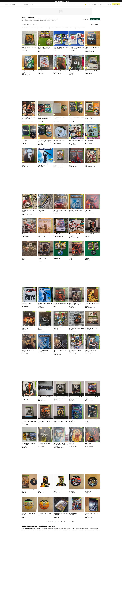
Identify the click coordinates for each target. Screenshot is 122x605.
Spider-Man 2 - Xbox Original (60, 70)
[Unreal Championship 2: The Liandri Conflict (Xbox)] (92, 481)
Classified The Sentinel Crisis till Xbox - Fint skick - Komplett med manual (60, 421)
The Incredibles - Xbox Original (44, 513)
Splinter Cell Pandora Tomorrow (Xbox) (92, 48)
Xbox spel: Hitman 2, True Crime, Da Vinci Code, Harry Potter (92, 327)
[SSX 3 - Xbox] (45, 62)
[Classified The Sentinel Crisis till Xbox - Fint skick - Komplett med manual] (61, 411)
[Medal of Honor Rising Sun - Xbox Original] (61, 155)
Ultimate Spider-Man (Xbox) (75, 163)
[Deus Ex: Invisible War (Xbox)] (45, 341)
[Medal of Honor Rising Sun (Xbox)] (29, 481)
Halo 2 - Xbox (88, 210)
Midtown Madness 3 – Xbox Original (59, 118)
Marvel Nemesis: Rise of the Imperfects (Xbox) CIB (75, 304)
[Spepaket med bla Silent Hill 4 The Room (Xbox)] (45, 388)
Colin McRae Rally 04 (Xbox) (60, 233)
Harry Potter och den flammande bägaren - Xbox (29, 327)
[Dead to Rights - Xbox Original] (29, 341)
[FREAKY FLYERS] (61, 248)
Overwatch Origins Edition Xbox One (76, 141)
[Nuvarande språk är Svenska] (86, 4)
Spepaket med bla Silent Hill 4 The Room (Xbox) (45, 397)
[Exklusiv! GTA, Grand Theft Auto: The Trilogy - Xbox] (29, 108)
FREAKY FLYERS (57, 257)
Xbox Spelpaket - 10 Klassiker (75, 350)
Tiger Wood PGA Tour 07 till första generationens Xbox (61, 48)
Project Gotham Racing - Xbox (60, 210)
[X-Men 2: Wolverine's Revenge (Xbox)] (61, 341)
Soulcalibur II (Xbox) (89, 233)
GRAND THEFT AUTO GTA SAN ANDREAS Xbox (91, 118)
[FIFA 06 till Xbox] (92, 155)
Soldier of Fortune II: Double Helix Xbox (76, 118)
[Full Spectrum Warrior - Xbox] (45, 225)
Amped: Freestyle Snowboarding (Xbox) (45, 304)
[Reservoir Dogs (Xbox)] (29, 294)
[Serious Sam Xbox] (76, 504)
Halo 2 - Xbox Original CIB (74, 257)
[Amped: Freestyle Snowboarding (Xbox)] (45, 294)
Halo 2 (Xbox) (88, 443)
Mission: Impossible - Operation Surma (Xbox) (76, 71)
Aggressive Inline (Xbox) (90, 350)
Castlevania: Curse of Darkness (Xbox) (92, 421)
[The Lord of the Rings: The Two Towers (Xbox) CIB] (45, 248)
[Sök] (71, 4)
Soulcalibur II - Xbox (26, 396)
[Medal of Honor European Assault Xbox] (92, 504)
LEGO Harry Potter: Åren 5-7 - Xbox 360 (60, 327)
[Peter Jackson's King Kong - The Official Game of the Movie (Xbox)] (45, 131)
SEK (89, 4)
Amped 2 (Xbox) (72, 443)
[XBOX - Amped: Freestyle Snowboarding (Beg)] (45, 155)
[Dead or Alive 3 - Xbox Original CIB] (61, 294)
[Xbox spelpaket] (45, 201)
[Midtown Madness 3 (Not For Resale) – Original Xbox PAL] (45, 38)
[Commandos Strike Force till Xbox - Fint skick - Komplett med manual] (45, 411)
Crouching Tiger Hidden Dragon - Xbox (92, 304)
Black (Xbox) (24, 140)
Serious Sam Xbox (73, 513)
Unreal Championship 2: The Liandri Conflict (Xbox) (92, 490)
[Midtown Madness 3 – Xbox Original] (61, 108)
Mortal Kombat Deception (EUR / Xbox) (44, 490)
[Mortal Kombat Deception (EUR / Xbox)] (45, 481)
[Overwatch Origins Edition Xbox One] (76, 131)
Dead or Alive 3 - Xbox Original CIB (61, 303)
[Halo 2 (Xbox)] (92, 434)
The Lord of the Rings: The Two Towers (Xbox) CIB (44, 258)
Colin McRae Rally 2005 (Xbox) (91, 70)
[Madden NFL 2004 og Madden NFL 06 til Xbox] (76, 225)
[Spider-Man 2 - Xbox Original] (61, 62)
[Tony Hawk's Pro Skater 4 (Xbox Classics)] (29, 504)
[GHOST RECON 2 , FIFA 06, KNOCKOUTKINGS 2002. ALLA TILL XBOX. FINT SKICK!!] (61, 434)
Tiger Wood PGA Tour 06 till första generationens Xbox (76, 48)
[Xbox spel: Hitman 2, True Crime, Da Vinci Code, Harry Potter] (92, 318)
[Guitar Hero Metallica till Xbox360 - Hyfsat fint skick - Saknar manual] (61, 388)
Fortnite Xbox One (89, 140)
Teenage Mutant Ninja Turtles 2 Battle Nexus (76, 421)
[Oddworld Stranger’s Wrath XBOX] (29, 38)
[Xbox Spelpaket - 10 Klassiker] (76, 341)
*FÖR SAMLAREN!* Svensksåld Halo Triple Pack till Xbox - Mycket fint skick (76, 327)
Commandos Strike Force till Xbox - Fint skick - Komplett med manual (45, 421)
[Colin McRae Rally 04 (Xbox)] (61, 225)
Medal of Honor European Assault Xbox (92, 514)
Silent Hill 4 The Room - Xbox (28, 163)
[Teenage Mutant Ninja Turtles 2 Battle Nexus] (76, 411)
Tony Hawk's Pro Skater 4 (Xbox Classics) (28, 514)
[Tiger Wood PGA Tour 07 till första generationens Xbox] (61, 38)
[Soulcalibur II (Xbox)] (92, 225)
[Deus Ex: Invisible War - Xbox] (76, 201)
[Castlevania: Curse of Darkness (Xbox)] (92, 411)
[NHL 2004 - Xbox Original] (61, 131)
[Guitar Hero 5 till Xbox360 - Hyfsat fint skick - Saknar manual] (76, 388)
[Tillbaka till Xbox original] (22, 24)
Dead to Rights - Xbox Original (28, 350)
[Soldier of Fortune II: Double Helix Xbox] (76, 108)
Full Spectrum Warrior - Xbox (44, 233)
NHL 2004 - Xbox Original (59, 140)
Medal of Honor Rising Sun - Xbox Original (61, 164)
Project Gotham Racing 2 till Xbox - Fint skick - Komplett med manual (92, 397)
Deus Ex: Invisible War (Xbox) (44, 350)
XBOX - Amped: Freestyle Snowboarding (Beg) (43, 164)
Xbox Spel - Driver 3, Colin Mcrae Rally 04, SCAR (29, 444)
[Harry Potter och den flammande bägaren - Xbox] (29, 318)
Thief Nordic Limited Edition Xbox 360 (45, 327)
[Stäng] (121, 1)
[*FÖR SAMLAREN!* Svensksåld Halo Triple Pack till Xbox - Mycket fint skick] (76, 318)
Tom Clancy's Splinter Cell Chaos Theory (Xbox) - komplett (29, 71)
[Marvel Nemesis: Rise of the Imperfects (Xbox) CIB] (76, 294)
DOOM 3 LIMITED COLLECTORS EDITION (92, 258)
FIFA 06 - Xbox (25, 233)
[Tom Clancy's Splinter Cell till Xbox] (45, 434)
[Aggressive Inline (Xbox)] (92, 341)
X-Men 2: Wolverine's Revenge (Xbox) (60, 351)
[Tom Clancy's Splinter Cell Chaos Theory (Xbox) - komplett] (29, 62)
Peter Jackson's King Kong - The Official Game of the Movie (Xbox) (45, 141)
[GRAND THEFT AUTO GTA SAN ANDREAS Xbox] (92, 108)
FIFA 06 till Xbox (88, 163)
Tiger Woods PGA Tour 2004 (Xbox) (28, 211)
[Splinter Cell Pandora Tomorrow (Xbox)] (92, 38)
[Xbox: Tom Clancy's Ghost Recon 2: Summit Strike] (61, 504)
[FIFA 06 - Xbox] (29, 225)
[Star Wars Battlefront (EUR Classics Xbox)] (61, 481)
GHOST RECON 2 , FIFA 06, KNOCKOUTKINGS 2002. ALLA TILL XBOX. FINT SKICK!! (61, 444)
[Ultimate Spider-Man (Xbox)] (76, 155)
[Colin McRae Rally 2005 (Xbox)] (92, 62)
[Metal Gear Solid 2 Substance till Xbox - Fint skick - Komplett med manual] (29, 411)
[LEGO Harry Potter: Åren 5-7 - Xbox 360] (61, 318)
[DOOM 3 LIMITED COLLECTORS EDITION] (92, 248)
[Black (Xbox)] (29, 131)
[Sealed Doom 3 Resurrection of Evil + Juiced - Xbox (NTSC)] (45, 108)
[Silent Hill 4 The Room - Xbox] (29, 155)
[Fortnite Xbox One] (92, 131)
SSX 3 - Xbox (40, 70)
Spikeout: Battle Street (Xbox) (76, 489)
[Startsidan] (12, 4)
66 (68, 521)
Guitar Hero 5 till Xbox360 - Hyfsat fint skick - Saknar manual (76, 397)
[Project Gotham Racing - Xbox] (61, 201)
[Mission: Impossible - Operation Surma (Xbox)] (76, 62)
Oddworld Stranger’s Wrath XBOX (29, 47)
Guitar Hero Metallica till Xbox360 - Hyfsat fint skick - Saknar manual (61, 397)
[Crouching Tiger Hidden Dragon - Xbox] (92, 294)
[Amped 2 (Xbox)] (76, 434)
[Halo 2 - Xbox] (92, 201)
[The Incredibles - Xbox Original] (45, 504)
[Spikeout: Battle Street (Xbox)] (76, 481)
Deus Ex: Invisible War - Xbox (75, 210)
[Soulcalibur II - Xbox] (29, 388)
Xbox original (26, 24)
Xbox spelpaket (41, 210)
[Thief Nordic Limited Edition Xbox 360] (45, 318)
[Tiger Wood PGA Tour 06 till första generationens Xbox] (76, 38)
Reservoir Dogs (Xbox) (26, 303)
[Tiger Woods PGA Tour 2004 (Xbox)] (29, 201)
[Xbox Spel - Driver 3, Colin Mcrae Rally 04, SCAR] (29, 434)
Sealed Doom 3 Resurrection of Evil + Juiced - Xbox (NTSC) (44, 118)
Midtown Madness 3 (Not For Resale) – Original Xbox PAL (44, 48)
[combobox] (48, 4)
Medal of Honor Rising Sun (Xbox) (29, 489)
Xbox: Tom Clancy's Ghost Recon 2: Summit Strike (61, 514)
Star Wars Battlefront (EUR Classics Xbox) (61, 490)
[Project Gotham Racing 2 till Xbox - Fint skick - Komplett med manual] (92, 388)
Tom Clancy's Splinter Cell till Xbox (45, 443)
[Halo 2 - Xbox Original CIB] (76, 248)
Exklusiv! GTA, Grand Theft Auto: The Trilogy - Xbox (29, 118)
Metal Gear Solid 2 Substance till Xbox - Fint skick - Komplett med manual (29, 421)
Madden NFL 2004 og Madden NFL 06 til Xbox (76, 234)
